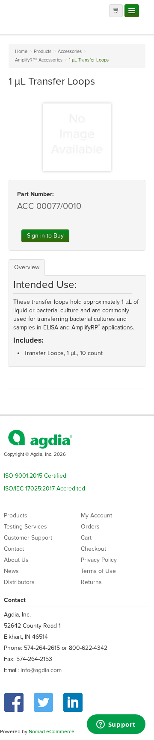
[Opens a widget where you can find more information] (115, 725)
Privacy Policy (99, 560)
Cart (86, 537)
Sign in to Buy (45, 235)
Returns (91, 582)
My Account (96, 515)
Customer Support (28, 537)
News (11, 571)
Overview (26, 267)
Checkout (93, 548)
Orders (90, 526)
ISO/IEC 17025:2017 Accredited (44, 488)
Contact (14, 548)
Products (15, 515)
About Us (16, 560)
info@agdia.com (41, 670)
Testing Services (25, 526)
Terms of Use (98, 571)
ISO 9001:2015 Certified (35, 475)
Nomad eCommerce (51, 731)
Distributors (19, 582)
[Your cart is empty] (116, 10)
